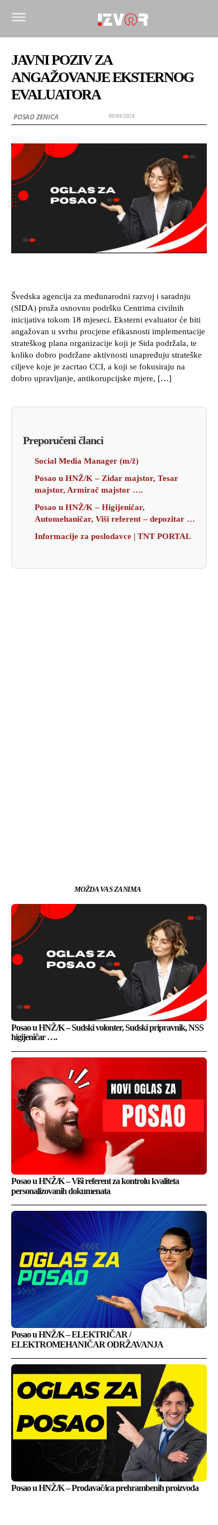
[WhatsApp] (109, 823)
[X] (83, 823)
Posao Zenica (36, 117)
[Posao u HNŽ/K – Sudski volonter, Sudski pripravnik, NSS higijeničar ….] (109, 962)
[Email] (135, 823)
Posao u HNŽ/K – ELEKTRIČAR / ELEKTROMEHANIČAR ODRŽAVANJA (87, 1339)
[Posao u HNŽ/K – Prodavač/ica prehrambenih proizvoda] (109, 1422)
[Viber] (160, 823)
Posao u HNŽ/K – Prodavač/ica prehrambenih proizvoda (104, 1488)
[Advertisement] (109, 677)
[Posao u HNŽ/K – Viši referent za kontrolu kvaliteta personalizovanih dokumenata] (109, 1116)
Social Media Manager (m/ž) (87, 460)
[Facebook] (57, 823)
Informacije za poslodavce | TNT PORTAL (113, 536)
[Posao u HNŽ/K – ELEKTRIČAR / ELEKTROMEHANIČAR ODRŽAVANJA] (109, 1269)
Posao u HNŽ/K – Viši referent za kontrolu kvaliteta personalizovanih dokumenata (95, 1186)
